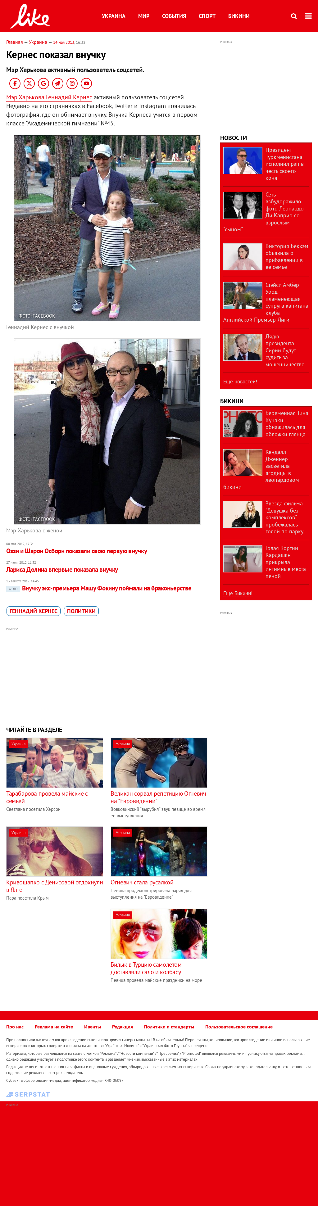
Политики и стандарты (169, 1026)
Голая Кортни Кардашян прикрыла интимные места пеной (286, 562)
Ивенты (92, 1026)
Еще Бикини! (237, 593)
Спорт (207, 16)
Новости (233, 138)
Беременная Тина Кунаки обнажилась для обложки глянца (287, 423)
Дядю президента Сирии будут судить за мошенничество (285, 350)
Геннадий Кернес (33, 611)
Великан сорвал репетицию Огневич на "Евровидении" (158, 797)
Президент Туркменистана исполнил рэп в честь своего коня (285, 163)
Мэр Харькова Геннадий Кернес (49, 97)
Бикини (239, 16)
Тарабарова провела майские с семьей (47, 797)
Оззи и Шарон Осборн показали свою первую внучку (76, 551)
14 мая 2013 (63, 42)
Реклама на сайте (54, 1026)
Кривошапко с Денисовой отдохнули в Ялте (54, 886)
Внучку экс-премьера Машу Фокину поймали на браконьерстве (100, 588)
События (174, 16)
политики (81, 611)
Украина (113, 16)
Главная (14, 42)
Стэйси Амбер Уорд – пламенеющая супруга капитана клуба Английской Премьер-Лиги (265, 302)
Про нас (15, 1026)
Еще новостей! (240, 381)
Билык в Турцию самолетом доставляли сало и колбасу (146, 968)
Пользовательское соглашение (239, 1026)
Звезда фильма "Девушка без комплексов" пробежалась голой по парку (284, 517)
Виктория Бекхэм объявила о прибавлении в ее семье (287, 256)
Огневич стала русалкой (142, 882)
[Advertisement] (107, 675)
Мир (143, 16)
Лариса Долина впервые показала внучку (62, 569)
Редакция (122, 1026)
